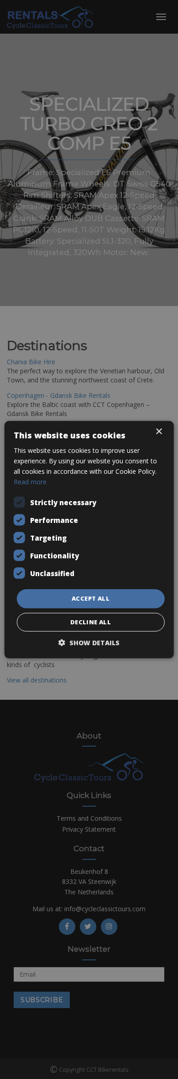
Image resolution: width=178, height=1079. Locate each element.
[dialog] (89, 539)
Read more (30, 481)
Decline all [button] (90, 622)
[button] (89, 642)
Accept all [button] (91, 598)
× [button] (158, 431)
